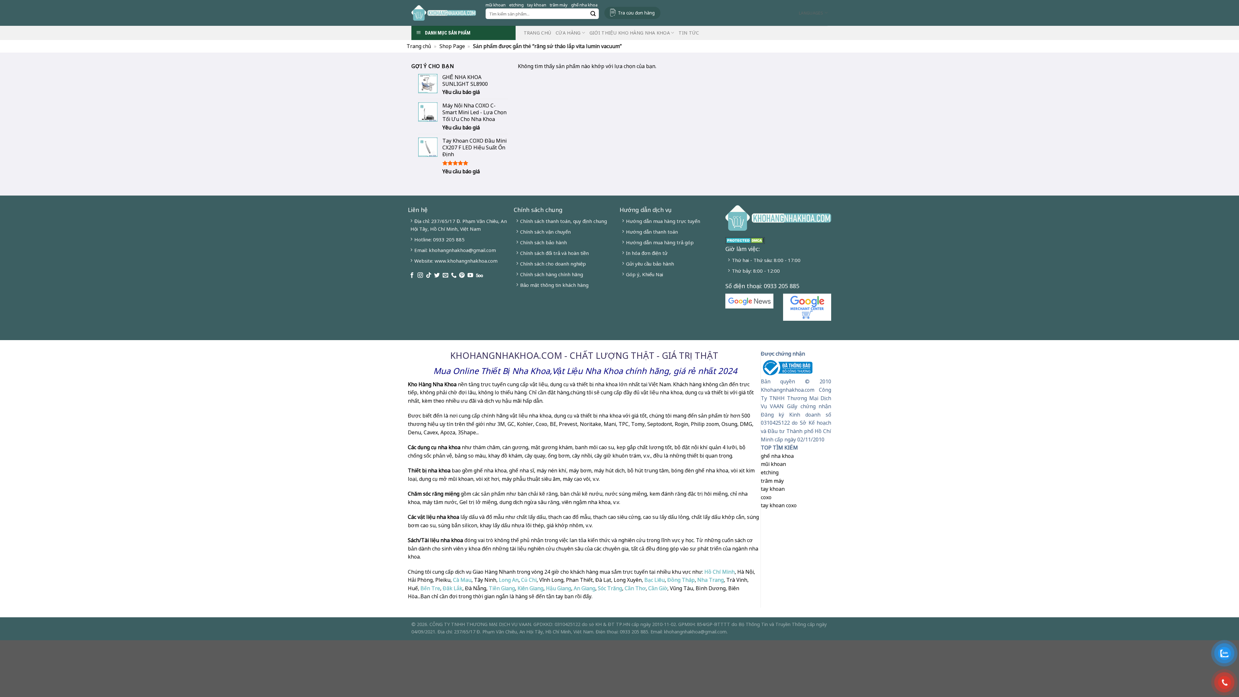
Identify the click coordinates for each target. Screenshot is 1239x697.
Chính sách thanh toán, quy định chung (563, 221)
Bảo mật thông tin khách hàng (554, 285)
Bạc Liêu (654, 579)
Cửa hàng (568, 33)
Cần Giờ (657, 588)
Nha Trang (710, 579)
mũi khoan (496, 5)
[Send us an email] (445, 275)
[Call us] (454, 275)
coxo (766, 497)
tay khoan (536, 5)
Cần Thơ (635, 588)
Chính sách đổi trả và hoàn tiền (554, 253)
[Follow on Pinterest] (462, 275)
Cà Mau (462, 579)
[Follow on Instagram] (420, 275)
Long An (509, 579)
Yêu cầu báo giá (461, 92)
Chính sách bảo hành (543, 242)
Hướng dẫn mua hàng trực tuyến (663, 221)
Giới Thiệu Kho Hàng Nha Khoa (629, 33)
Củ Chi (529, 579)
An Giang (584, 588)
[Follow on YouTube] (470, 275)
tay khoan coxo (779, 505)
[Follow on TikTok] (428, 275)
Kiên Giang (530, 588)
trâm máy (559, 5)
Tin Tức (689, 33)
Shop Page (452, 46)
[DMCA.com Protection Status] (745, 239)
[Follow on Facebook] (412, 275)
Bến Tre (430, 588)
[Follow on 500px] (479, 275)
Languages (811, 13)
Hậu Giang (558, 588)
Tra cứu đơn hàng (636, 13)
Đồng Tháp (681, 579)
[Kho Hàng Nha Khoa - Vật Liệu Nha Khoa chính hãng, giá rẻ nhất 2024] (443, 13)
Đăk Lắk (452, 588)
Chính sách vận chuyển (545, 231)
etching (516, 5)
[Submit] (593, 13)
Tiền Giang (502, 588)
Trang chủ (537, 33)
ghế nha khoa (584, 5)
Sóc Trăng (610, 588)
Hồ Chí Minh (719, 571)
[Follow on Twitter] (437, 275)
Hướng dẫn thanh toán (652, 231)
